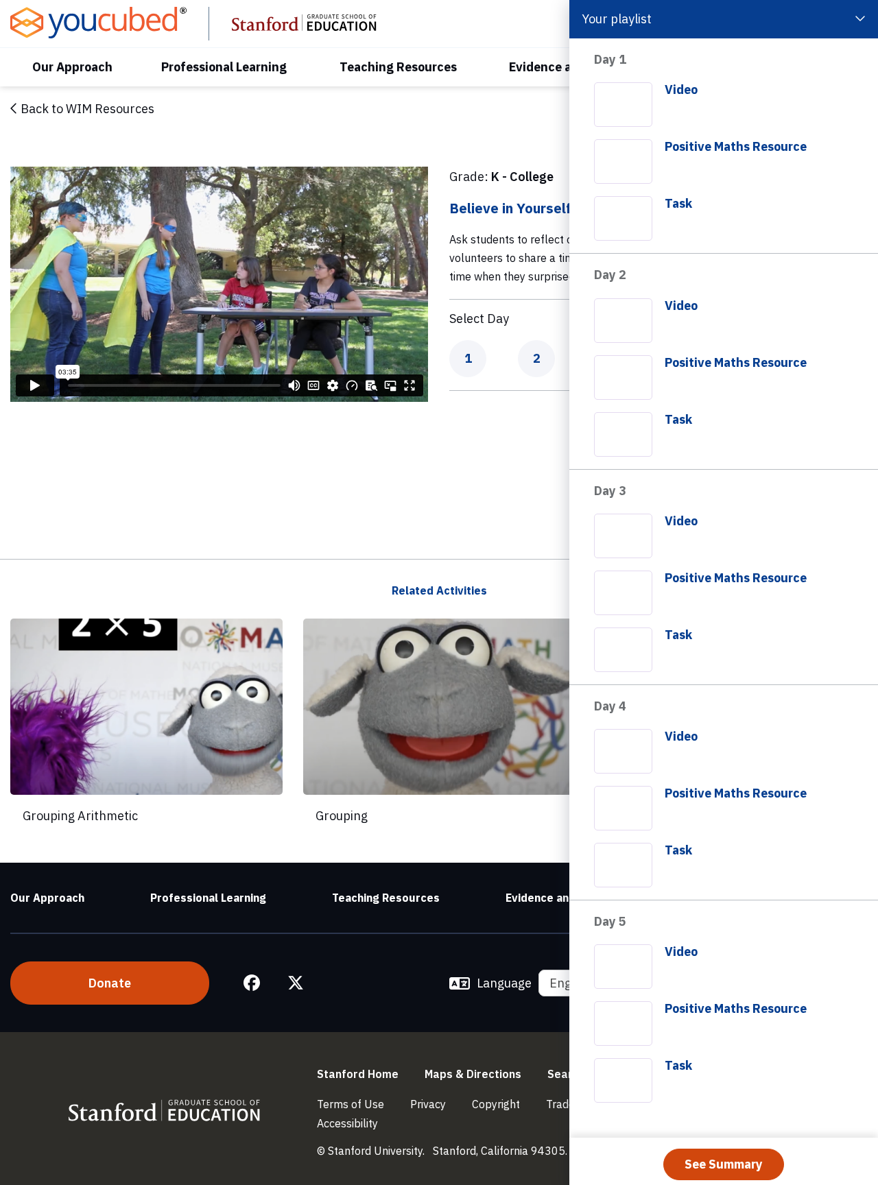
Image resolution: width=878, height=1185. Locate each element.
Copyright (496, 1104)
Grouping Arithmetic (80, 816)
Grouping (342, 816)
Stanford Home (358, 1074)
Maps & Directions (473, 1074)
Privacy (428, 1104)
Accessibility (347, 1123)
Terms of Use (350, 1104)
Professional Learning (224, 67)
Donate (109, 983)
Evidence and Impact (561, 898)
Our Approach (72, 67)
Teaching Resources (398, 67)
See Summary (724, 1164)
